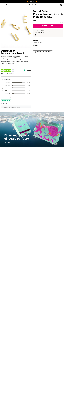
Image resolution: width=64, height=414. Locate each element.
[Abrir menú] (2, 4)
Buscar (6, 4)
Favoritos (58, 4)
